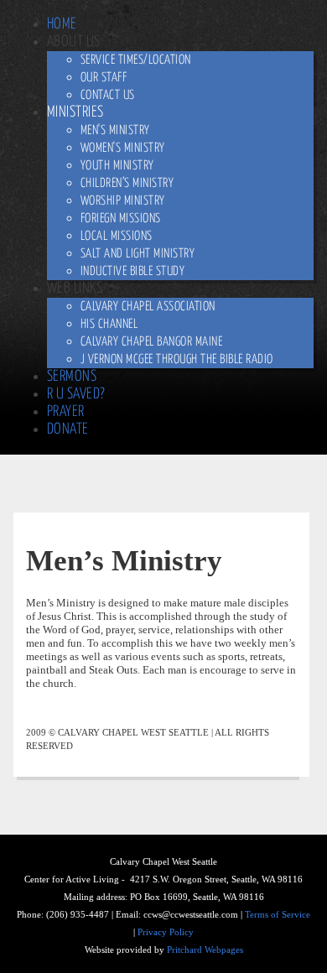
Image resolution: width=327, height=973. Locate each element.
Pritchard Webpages (205, 950)
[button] (74, 41)
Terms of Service (277, 914)
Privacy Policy (166, 932)
